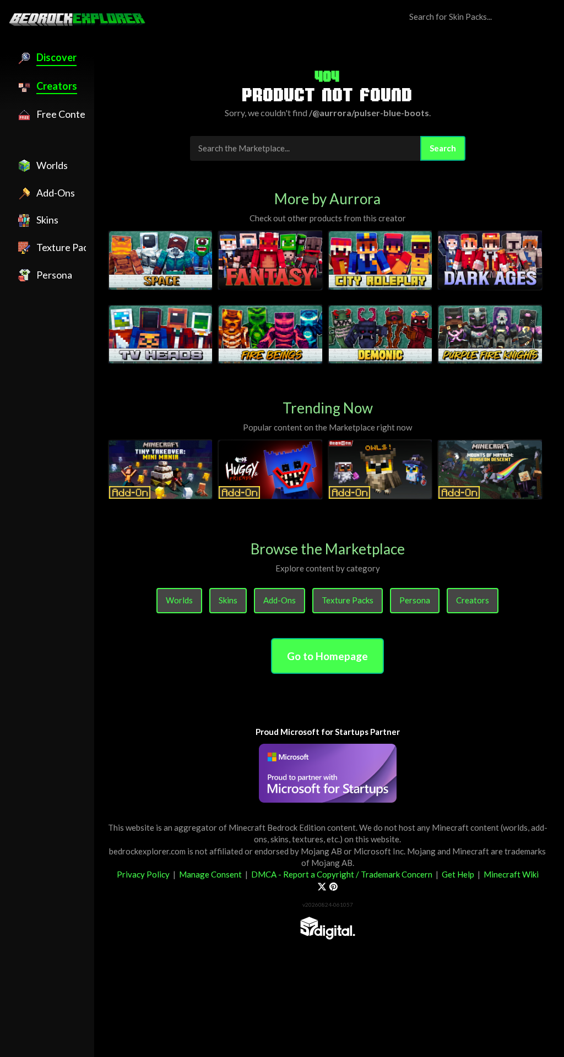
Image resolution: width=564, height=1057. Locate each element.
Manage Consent (210, 874)
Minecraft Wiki (511, 874)
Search (443, 148)
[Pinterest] (333, 886)
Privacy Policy (143, 874)
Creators (472, 600)
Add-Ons (279, 600)
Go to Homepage (327, 656)
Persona (414, 600)
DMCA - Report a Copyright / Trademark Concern (341, 874)
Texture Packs (347, 600)
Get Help (458, 874)
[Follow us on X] (322, 886)
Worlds (179, 600)
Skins (228, 600)
